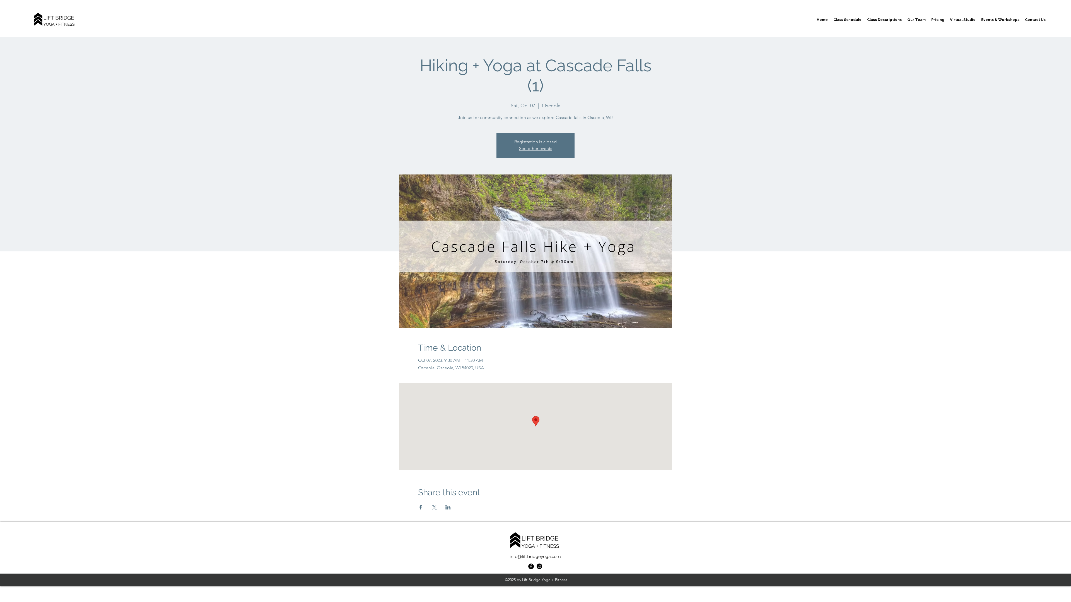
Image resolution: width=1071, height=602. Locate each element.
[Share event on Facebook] (420, 507)
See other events (535, 148)
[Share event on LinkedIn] (448, 507)
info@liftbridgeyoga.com (535, 556)
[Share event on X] (434, 507)
